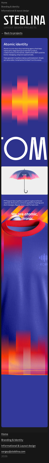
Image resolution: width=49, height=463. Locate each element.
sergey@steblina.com (13, 451)
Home (4, 2)
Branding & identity (10, 6)
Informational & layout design (15, 10)
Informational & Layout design (18, 445)
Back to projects (13, 32)
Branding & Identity (12, 439)
